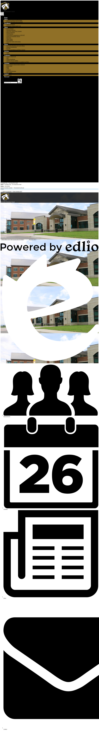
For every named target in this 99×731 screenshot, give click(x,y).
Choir (7, 68)
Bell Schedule (9, 40)
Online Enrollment (10, 24)
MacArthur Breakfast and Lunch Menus (15, 45)
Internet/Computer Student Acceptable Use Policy (17, 61)
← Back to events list (6, 191)
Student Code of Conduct (12, 60)
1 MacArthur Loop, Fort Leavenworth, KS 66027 (12, 239)
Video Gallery (9, 39)
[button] (5, 19)
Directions (8, 37)
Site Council (9, 72)
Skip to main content (5, 1)
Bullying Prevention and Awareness (14, 21)
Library (8, 53)
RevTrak (8, 48)
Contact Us (9, 75)
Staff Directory (9, 34)
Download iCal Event (19, 187)
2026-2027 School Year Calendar (14, 31)
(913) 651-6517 (32, 239)
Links (7, 43)
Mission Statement (10, 32)
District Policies (10, 28)
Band (7, 67)
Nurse (7, 52)
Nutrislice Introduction (11, 47)
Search (2, 82)
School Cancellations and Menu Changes (15, 49)
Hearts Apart (9, 66)
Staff (7, 58)
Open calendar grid (17, 191)
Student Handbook (10, 59)
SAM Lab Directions (11, 71)
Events (2, 189)
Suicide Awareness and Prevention (14, 20)
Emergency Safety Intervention (13, 41)
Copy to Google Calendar (6, 187)
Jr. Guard (8, 69)
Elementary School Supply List (13, 25)
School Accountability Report (13, 36)
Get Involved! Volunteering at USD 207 (15, 35)
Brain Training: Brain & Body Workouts (15, 64)
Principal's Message (10, 30)
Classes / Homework (11, 56)
